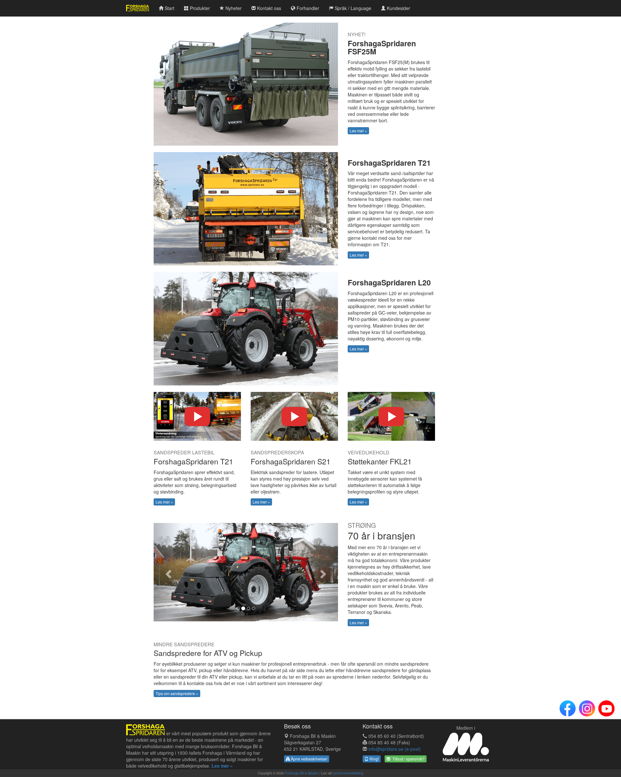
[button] (167, 572)
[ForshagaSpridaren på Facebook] (568, 708)
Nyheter (233, 8)
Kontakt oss (268, 8)
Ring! (373, 758)
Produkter (199, 8)
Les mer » (358, 130)
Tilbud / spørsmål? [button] (407, 758)
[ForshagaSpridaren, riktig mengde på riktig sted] (145, 733)
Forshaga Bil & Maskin (301, 773)
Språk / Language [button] (352, 8)
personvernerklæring (348, 773)
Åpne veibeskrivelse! (308, 758)
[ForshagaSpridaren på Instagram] (587, 708)
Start (168, 8)
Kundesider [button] (398, 8)
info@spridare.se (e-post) (394, 749)
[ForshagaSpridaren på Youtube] (606, 708)
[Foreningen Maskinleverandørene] (465, 747)
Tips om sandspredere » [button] (177, 693)
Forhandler (307, 8)
